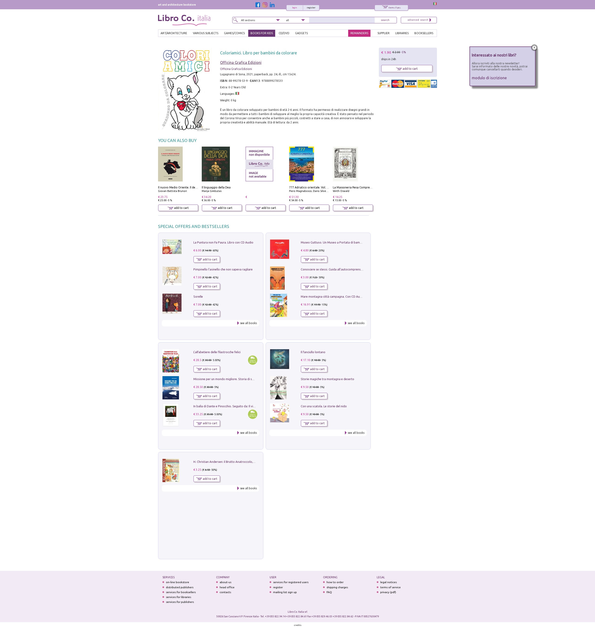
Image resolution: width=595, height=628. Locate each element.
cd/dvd (284, 33)
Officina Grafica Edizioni (240, 62)
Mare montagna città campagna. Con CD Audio (332, 296)
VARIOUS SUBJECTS (205, 33)
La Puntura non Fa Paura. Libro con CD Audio (223, 242)
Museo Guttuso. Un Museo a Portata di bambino (333, 242)
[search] (385, 20)
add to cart (181, 207)
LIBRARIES (402, 33)
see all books (248, 323)
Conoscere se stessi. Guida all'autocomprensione (334, 269)
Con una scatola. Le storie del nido (324, 406)
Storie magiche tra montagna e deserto (327, 379)
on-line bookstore (177, 582)
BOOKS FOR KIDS (262, 33)
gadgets (301, 33)
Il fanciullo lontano (313, 352)
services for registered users (290, 582)
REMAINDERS (359, 33)
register (311, 8)
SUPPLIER (383, 33)
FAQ (329, 592)
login (294, 8)
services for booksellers (181, 592)
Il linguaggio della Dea (216, 187)
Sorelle (198, 296)
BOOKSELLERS (423, 33)
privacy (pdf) (388, 592)
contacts (225, 592)
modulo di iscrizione (489, 78)
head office (227, 587)
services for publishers (180, 601)
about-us (225, 582)
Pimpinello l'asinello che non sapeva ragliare (223, 269)
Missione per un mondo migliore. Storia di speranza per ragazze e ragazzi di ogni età (251, 379)
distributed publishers (179, 587)
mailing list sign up (285, 592)
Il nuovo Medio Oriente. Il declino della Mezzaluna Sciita (194, 187)
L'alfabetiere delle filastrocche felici (217, 352)
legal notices (388, 582)
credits (297, 625)
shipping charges (337, 587)
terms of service (390, 587)
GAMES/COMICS (234, 33)
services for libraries (178, 596)
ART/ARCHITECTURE (174, 33)
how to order (335, 582)
